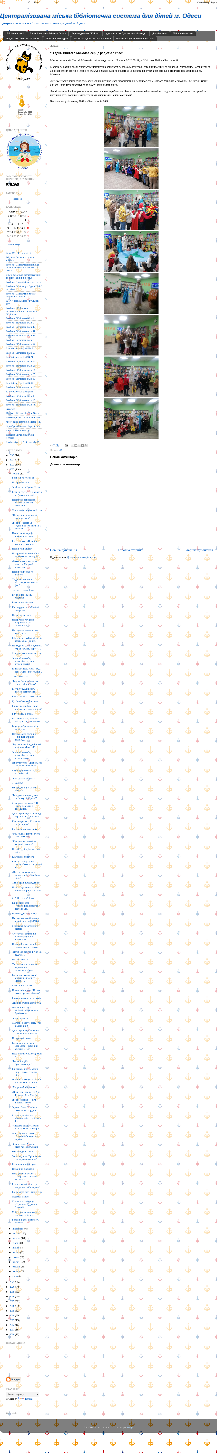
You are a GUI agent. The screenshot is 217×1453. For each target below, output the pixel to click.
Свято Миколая (19, 676)
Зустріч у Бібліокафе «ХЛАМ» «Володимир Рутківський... (25, 1010)
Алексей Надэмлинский (18, 430)
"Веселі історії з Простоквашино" (22, 1062)
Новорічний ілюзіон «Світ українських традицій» (25, 555)
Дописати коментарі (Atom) (81, 557)
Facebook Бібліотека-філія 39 (20, 378)
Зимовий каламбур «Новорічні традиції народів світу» (23, 661)
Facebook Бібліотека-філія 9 (20, 322)
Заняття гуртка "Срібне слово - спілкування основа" (27, 764)
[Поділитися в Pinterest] (85, 445)
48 (61, 450)
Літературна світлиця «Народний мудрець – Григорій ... (24, 1204)
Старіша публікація (198, 550)
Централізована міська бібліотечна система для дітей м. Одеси (100, 15)
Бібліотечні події (15, 33)
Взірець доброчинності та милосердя (25, 727)
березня (17, 1266)
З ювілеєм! (17, 782)
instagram (10, 409)
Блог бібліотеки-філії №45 (19, 391)
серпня (16, 1243)
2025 (12, 455)
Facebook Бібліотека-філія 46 (20, 400)
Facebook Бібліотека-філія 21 (20, 340)
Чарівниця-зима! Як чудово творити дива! (26, 823)
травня (16, 1257)
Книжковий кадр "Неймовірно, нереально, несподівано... (26, 905)
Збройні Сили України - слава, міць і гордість (24, 1109)
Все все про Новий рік (23, 477)
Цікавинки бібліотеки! (23, 1168)
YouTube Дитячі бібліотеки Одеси (23, 417)
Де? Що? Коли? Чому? (23, 898)
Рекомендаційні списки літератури (135, 38)
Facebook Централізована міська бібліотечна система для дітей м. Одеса (22, 267)
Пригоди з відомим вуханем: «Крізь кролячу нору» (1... (27, 647)
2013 (12, 1320)
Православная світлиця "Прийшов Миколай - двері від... (24, 737)
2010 (12, 1334)
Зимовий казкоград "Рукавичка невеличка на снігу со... (26, 525)
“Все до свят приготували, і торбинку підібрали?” (26, 796)
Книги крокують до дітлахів (26, 998)
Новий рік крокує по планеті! (22, 573)
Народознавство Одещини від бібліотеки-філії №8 (25, 919)
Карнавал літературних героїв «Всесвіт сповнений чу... (27, 864)
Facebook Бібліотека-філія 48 (20, 404)
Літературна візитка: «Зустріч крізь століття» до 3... (27, 1118)
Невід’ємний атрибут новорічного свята (23, 534)
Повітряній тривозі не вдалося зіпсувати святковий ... (23, 502)
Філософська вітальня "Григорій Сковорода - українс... (25, 1136)
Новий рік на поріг (22, 548)
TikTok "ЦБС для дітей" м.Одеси (22, 413)
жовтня (17, 1233)
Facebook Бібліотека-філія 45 (20, 396)
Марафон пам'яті (20, 1196)
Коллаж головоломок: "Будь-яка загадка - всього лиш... (27, 670)
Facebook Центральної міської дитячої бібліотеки (21, 295)
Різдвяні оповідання (22, 602)
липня (16, 1247)
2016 (12, 1306)
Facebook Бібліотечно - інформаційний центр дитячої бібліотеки (21, 311)
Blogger (131, 1427)
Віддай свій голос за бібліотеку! (23, 38)
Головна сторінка (130, 550)
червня (16, 1252)
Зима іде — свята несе (23, 778)
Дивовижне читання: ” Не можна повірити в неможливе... (25, 806)
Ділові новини (159, 33)
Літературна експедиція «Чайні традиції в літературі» (24, 936)
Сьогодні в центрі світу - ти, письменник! (26, 1024)
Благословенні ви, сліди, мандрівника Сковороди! (26, 1185)
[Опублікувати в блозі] (76, 445)
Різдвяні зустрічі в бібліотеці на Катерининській (27, 493)
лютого (17, 1271)
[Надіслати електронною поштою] (73, 445)
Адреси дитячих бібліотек (86, 33)
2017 (12, 1301)
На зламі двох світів (22, 1151)
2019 (12, 1291)
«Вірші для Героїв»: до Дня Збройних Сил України (26, 1093)
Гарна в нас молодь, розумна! (22, 596)
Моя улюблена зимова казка (26, 653)
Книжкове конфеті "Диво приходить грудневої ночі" (27, 707)
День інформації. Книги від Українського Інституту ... (26, 815)
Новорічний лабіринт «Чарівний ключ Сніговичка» (23, 622)
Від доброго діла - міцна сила (27, 1192)
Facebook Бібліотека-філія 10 (20, 327)
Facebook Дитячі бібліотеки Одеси (23, 282)
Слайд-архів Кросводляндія (26, 882)
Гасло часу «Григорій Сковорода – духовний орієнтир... (25, 1046)
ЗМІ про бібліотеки (183, 33)
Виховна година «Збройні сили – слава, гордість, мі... (25, 1072)
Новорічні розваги (21, 615)
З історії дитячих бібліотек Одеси (48, 33)
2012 (12, 1325)
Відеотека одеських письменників (92, 38)
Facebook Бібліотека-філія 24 (20, 361)
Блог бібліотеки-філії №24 (19, 357)
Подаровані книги (21, 1038)
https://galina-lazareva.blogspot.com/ (23, 421)
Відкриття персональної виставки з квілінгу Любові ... (24, 978)
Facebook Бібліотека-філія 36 (20, 370)
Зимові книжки (20, 1018)
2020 (12, 1286)
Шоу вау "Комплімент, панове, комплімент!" (24, 690)
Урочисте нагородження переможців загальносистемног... (24, 967)
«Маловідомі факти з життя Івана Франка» (26, 835)
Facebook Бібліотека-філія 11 (20, 331)
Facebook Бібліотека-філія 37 (20, 374)
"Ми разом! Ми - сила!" (24, 1087)
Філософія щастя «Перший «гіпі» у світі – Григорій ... (27, 1127)
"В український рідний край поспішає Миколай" (26, 746)
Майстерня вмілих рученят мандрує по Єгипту (26, 1213)
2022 (12, 469)
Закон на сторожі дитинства (26, 1002)
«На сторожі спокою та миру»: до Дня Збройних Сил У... (26, 875)
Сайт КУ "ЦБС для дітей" (19, 253)
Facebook (17, 198)
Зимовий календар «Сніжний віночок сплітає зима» (27, 1081)
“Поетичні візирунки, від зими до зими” (25, 516)
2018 (12, 1296)
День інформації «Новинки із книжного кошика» (26, 1032)
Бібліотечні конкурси (57, 38)
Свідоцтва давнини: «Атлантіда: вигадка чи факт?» (25, 582)
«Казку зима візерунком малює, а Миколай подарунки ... (24, 564)
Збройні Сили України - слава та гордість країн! (25, 1145)
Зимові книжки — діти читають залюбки (24, 1101)
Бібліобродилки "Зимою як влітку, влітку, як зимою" (26, 720)
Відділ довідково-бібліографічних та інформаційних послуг (23, 276)
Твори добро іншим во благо (27, 510)
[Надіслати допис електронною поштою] (66, 445)
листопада (18, 1228)
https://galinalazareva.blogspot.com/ (23, 426)
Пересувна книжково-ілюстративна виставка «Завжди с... (25, 1176)
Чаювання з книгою (22, 985)
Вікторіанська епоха (22, 713)
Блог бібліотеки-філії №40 (19, 383)
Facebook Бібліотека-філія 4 (20, 318)
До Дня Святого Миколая (25, 701)
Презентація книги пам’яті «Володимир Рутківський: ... (26, 890)
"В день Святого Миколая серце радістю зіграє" (25, 682)
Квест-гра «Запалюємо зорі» (26, 696)
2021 (12, 1282)
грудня (16, 473)
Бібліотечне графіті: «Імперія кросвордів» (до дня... (27, 639)
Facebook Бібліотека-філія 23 (20, 352)
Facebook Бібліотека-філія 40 (20, 387)
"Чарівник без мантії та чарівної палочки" (24, 843)
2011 (12, 1329)
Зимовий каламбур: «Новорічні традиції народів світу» (23, 755)
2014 (12, 1315)
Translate (29, 1398)
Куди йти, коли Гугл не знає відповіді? (126, 33)
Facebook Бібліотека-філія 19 (20, 335)
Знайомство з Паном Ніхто (26, 487)
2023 (12, 464)
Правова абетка (20, 959)
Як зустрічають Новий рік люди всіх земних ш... (25, 542)
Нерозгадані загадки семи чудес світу (25, 632)
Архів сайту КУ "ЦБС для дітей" (22, 442)
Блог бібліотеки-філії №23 (19, 348)
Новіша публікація (63, 550)
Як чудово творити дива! (25, 829)
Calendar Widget (13, 244)
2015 (12, 1310)
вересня (17, 1238)
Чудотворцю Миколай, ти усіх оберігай (25, 772)
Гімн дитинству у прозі (24, 1164)
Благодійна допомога (23, 856)
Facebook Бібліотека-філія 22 (20, 344)
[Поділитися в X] (79, 445)
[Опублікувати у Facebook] (82, 445)
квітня (16, 1262)
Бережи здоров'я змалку (24, 913)
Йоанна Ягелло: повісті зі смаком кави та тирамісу (26, 945)
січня (15, 1276)
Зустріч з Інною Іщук (23, 590)
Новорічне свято (20, 482)
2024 (12, 460)
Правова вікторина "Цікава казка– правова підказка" (26, 991)
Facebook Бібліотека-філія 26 (20, 365)
